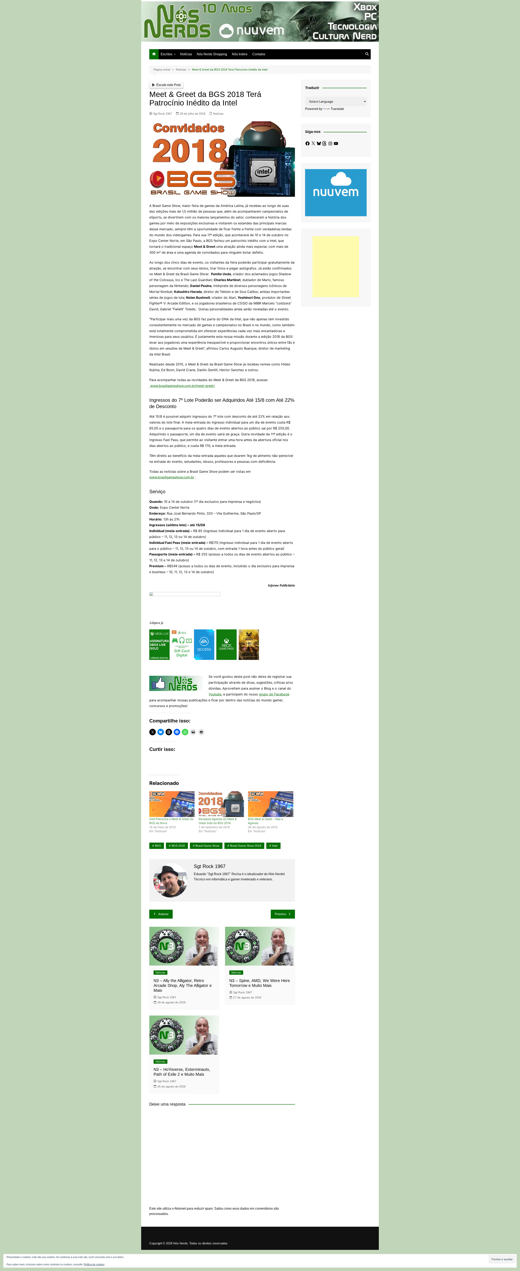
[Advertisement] (335, 266)
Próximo (280, 914)
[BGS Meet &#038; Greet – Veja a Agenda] (270, 804)
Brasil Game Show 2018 (245, 845)
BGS (158, 845)
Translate (337, 109)
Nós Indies (239, 54)
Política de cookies (94, 1264)
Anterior (163, 914)
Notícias (186, 54)
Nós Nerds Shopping (212, 54)
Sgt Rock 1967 (162, 113)
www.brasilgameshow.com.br (171, 477)
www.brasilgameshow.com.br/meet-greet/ (182, 386)
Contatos (258, 54)
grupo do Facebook (274, 694)
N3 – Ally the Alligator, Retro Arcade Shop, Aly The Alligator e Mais (183, 985)
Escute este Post (168, 85)
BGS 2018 (178, 845)
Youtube (215, 694)
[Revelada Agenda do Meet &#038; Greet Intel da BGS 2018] (221, 804)
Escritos (166, 54)
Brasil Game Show (207, 845)
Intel (274, 845)
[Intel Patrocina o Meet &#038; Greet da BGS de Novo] (172, 804)
